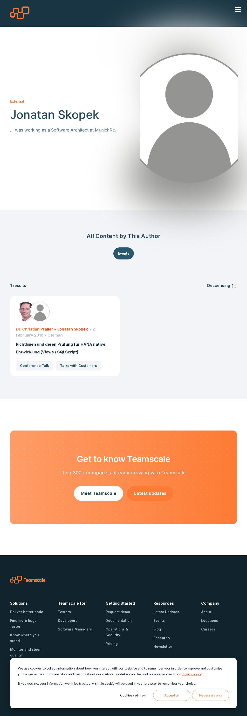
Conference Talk (34, 366)
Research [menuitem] (161, 638)
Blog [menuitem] (157, 629)
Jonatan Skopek (72, 329)
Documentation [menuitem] (119, 620)
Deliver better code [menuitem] (26, 612)
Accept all (171, 695)
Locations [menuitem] (209, 620)
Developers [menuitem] (67, 620)
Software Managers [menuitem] (75, 629)
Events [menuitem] (159, 620)
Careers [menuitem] (208, 629)
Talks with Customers (78, 366)
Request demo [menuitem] (118, 612)
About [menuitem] (206, 612)
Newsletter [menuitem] (162, 646)
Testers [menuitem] (64, 612)
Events (123, 253)
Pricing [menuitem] (112, 644)
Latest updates (150, 493)
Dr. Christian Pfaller (34, 329)
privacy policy (191, 674)
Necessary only (210, 695)
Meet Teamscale (98, 493)
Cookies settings (133, 695)
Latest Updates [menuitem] (166, 612)
